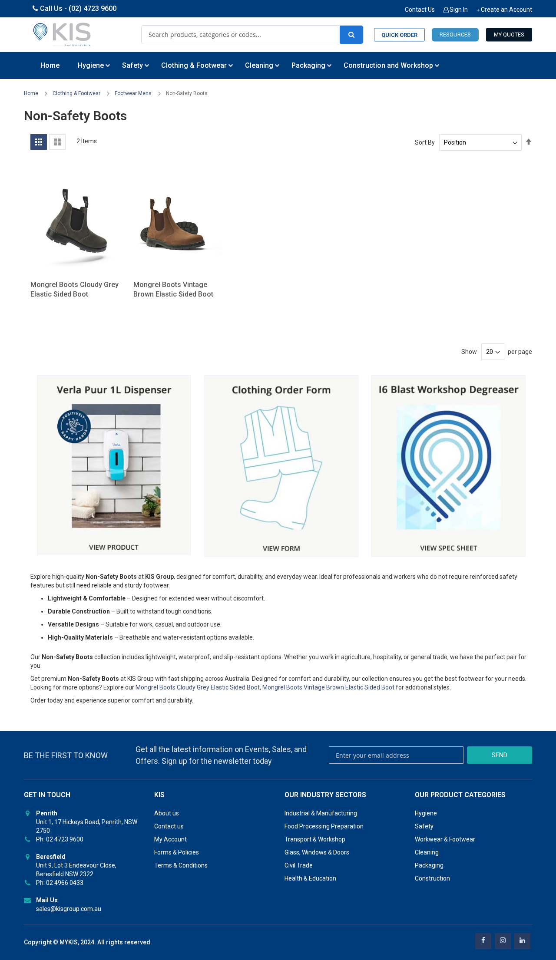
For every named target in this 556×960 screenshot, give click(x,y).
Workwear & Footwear (445, 839)
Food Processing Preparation (324, 826)
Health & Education (310, 878)
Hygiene (426, 813)
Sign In (459, 9)
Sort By (425, 142)
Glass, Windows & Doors (317, 852)
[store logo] (63, 35)
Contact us (169, 826)
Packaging (429, 865)
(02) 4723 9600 (92, 8)
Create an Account (506, 9)
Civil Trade (299, 865)
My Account (170, 839)
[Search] (351, 35)
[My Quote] (509, 35)
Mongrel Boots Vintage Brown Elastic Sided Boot (328, 687)
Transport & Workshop (315, 839)
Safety (424, 826)
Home (32, 93)
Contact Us (420, 9)
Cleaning (427, 852)
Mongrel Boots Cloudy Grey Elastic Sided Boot (198, 687)
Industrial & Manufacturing (321, 813)
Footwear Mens (134, 93)
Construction (432, 878)
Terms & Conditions (181, 865)
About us (166, 813)
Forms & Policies (176, 852)
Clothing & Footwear (77, 93)
